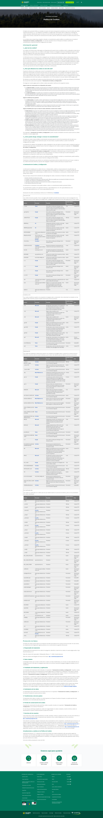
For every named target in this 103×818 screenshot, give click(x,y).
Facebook (68, 781)
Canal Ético (24, 790)
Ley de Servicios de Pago (56, 794)
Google (36, 212)
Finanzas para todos (40, 781)
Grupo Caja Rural (25, 779)
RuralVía (36, 239)
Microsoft (37, 305)
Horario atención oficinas (26, 795)
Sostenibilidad (24, 797)
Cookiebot (56, 192)
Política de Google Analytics (70, 686)
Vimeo (36, 206)
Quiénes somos (39, 2)
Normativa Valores (55, 789)
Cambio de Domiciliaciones (42, 789)
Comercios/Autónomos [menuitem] (55, 5)
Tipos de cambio (44, 812)
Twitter (68, 776)
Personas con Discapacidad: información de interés (57, 802)
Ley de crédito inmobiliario (57, 786)
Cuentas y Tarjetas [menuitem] (24, 7)
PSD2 (53, 784)
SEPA (53, 791)
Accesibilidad (54, 799)
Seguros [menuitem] (48, 7)
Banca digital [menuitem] (61, 7)
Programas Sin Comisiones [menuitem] (70, 7)
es (77, 2)
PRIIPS (53, 779)
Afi (35, 223)
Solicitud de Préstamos (41, 784)
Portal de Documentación (41, 799)
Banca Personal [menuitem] (34, 5)
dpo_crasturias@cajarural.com (56, 656)
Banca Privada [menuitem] (44, 5)
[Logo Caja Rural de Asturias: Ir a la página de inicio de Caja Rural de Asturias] (25, 2)
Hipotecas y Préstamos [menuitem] (33, 7)
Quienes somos (25, 776)
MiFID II (53, 776)
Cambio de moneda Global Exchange (43, 796)
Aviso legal (51, 812)
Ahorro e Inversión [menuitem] (42, 7)
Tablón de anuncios (36, 812)
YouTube (37, 361)
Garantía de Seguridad (26, 792)
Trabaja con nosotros (41, 791)
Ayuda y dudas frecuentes (46, 2)
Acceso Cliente (69, 2)
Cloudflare (37, 241)
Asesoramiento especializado (42, 779)
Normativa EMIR (55, 781)
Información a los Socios (26, 785)
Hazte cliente (60, 2)
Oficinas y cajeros (53, 2)
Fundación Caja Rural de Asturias (28, 787)
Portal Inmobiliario (40, 786)
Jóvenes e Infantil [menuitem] (54, 7)
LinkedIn (68, 784)
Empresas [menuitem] (65, 5)
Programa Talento (40, 794)
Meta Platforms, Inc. (39, 372)
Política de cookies (58, 812)
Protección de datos (66, 812)
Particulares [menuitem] (24, 5)
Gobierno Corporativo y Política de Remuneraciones (28, 782)
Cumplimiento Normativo (56, 796)
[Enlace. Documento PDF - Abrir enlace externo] (24, 803)
